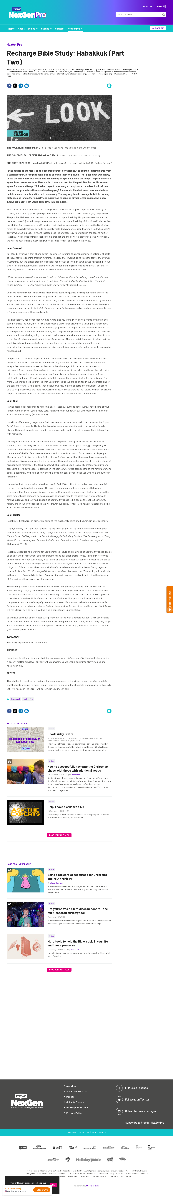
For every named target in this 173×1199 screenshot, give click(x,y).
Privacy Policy (74, 1113)
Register (147, 7)
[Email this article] (26, 85)
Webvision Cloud (92, 1186)
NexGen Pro (28, 699)
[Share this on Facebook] (9, 85)
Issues (51, 728)
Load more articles (59, 835)
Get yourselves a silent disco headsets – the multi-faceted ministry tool (78, 911)
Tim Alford (75, 949)
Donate (70, 1096)
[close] (111, 80)
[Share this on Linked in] (20, 85)
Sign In (158, 7)
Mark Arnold (76, 774)
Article (51, 761)
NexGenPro (14, 44)
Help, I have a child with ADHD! (68, 807)
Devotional (15, 699)
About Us (71, 1086)
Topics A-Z (71, 1132)
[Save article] (109, 85)
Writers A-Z (84, 1132)
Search (163, 15)
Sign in (77, 80)
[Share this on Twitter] (15, 85)
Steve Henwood (56, 883)
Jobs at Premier (75, 1102)
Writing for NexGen (77, 1107)
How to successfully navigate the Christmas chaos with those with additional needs (78, 768)
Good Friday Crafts (60, 734)
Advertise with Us (76, 1091)
